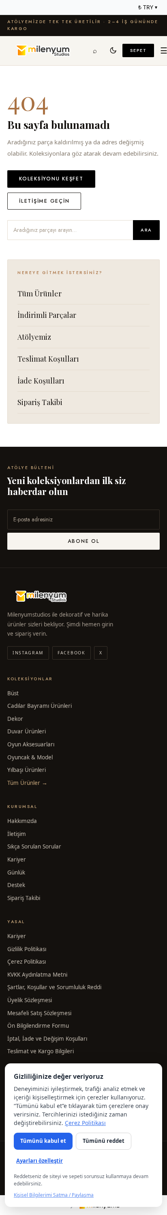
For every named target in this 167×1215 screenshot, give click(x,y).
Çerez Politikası (26, 961)
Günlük (16, 872)
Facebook (71, 653)
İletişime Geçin (44, 201)
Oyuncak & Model (30, 757)
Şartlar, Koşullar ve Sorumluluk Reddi (54, 987)
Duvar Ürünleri (26, 731)
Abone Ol (84, 541)
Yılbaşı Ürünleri (26, 770)
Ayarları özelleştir (39, 1160)
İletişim (16, 834)
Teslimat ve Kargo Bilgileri (40, 1051)
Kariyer (16, 859)
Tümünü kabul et (43, 1140)
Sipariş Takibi (39, 402)
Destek (16, 885)
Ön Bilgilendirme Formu (38, 1025)
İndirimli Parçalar (46, 315)
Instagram (28, 653)
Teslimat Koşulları (48, 359)
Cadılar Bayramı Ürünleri (39, 705)
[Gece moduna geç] (113, 50)
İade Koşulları (40, 381)
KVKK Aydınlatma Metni (37, 974)
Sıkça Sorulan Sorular (34, 846)
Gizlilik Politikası (26, 949)
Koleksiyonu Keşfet (51, 178)
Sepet (138, 50)
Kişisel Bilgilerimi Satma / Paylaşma (54, 1194)
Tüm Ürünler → (27, 782)
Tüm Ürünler (39, 293)
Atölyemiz (34, 337)
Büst (13, 693)
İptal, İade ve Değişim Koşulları (47, 1038)
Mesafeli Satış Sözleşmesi (39, 1013)
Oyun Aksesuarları (30, 744)
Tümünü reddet (103, 1140)
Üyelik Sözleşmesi (29, 1000)
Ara (146, 230)
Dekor (15, 718)
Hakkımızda (22, 821)
